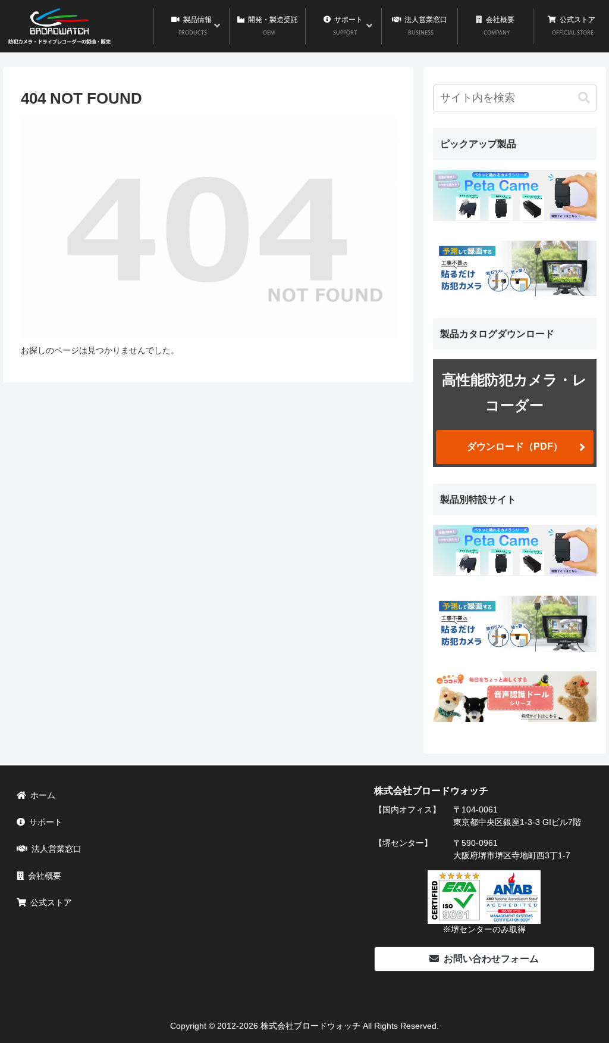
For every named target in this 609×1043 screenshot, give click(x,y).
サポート (45, 822)
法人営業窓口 (56, 849)
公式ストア (51, 902)
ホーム (42, 795)
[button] (584, 98)
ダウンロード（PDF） (515, 446)
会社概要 (44, 875)
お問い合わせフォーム (491, 959)
